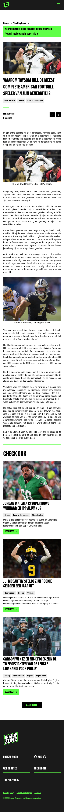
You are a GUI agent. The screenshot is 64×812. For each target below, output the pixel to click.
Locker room (10, 757)
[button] (58, 4)
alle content (32, 705)
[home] (6, 5)
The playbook (11, 780)
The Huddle (40, 768)
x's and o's (40, 757)
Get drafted (10, 768)
